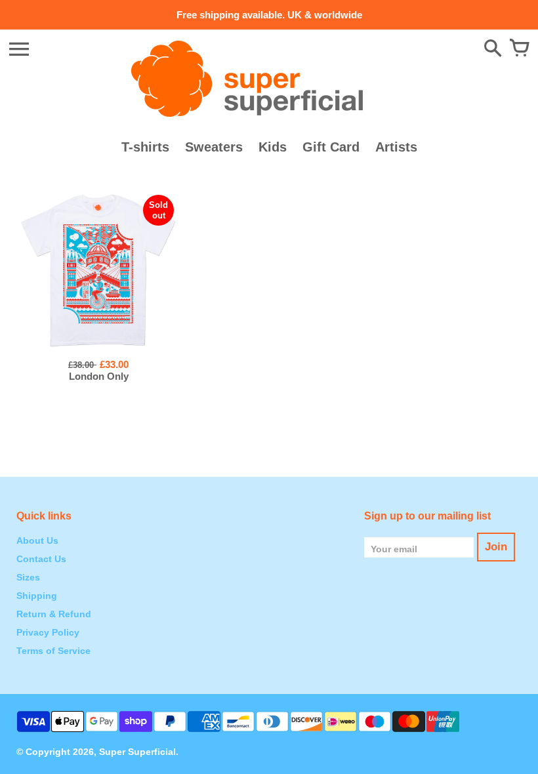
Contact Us (41, 559)
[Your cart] (519, 49)
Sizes (28, 577)
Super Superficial (137, 751)
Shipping (36, 595)
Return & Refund (53, 614)
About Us (37, 540)
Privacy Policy (47, 632)
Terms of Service (53, 650)
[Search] (493, 49)
